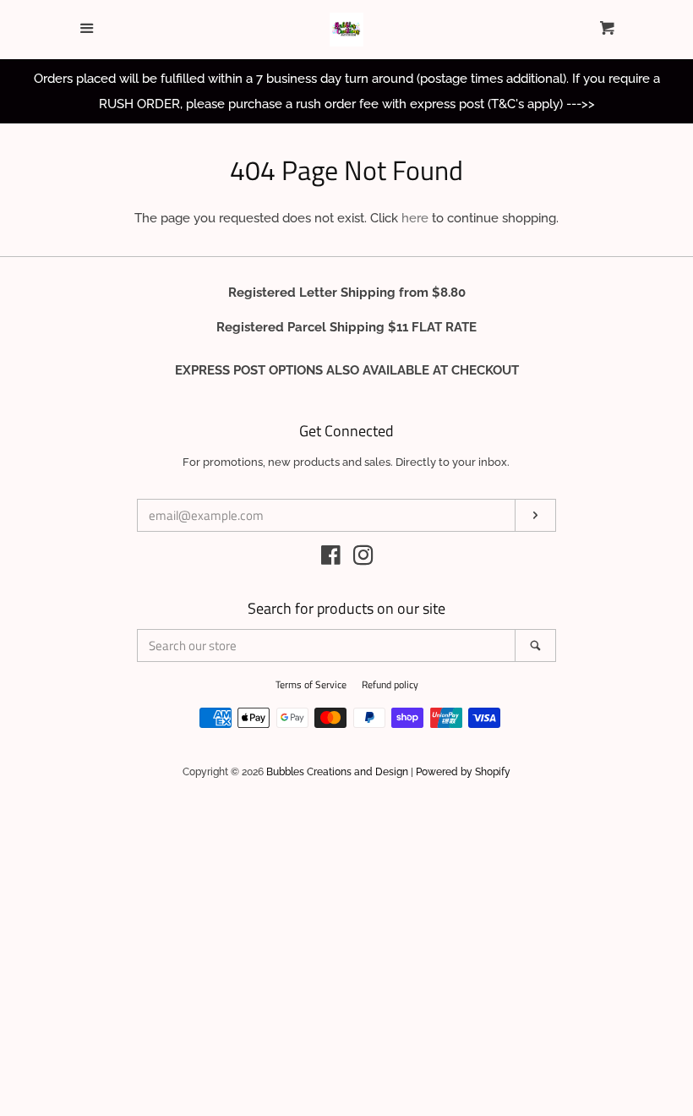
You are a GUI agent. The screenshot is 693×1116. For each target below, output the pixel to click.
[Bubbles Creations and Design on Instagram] (363, 558)
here (414, 218)
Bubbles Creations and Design (337, 772)
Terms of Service (311, 684)
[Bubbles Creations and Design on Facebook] (330, 558)
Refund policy (390, 684)
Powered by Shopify (463, 772)
